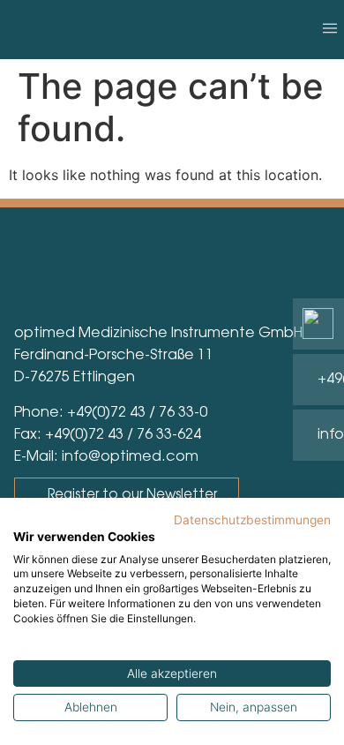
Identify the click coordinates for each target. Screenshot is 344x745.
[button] (329, 30)
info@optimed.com (130, 457)
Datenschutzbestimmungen (252, 520)
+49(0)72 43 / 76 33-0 (137, 413)
